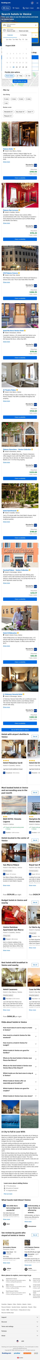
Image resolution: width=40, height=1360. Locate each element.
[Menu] (37, 3)
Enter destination (11, 24)
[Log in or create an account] (32, 3)
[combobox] (20, 26)
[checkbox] (26, 49)
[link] (6, 99)
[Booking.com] (5, 3)
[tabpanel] (16, 58)
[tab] (10, 35)
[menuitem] (6, 8)
